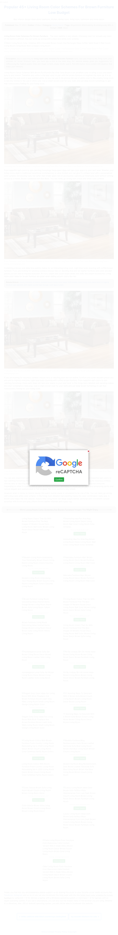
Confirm (59, 479)
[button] (59, 467)
